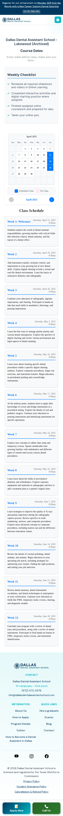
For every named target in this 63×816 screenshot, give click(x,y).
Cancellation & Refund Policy (31, 791)
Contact (49, 730)
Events (49, 717)
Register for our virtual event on (31, 4)
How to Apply (20, 717)
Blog (49, 724)
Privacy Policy (31, 781)
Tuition (20, 730)
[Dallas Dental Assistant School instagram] (31, 756)
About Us (20, 710)
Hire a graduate (49, 710)
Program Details (20, 724)
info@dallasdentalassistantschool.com (31, 695)
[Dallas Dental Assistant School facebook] (47, 756)
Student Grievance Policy (32, 786)
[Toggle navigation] (58, 19)
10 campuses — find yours (31, 686)
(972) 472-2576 (31, 690)
